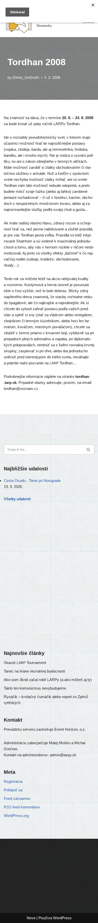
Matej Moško (59, 895)
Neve (31, 918)
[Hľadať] (88, 449)
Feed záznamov (17, 798)
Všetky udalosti (17, 499)
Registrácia (13, 781)
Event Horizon (66, 879)
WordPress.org (16, 815)
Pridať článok (15, 871)
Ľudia (8, 845)
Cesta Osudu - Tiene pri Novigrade (32, 480)
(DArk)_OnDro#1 (25, 77)
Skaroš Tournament (25, 662)
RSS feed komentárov (22, 807)
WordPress (62, 918)
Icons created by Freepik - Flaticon (32, 909)
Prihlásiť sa (13, 790)
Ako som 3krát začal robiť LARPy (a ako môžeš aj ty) (48, 680)
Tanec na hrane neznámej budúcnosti (34, 671)
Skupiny (10, 854)
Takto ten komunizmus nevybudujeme (35, 688)
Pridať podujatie (16, 862)
